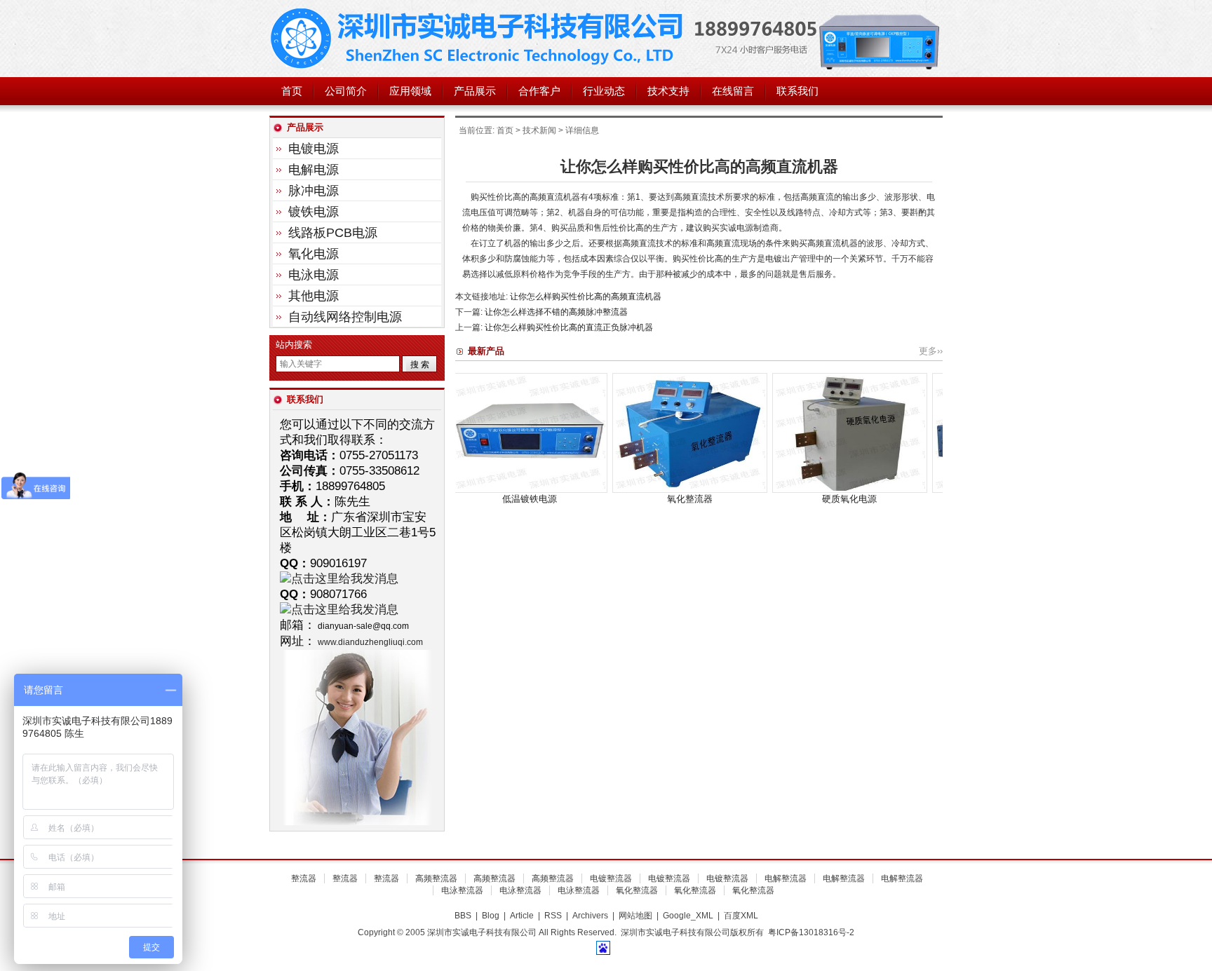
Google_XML (688, 916)
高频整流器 (436, 878)
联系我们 (797, 91)
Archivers (590, 916)
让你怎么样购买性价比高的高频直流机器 (585, 296)
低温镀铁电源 (463, 499)
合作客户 (539, 91)
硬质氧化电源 (782, 499)
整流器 (303, 878)
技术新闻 (539, 130)
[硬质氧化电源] (783, 490)
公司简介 (346, 91)
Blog (490, 916)
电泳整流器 (462, 890)
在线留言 (733, 91)
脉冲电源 (313, 191)
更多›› (931, 351)
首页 (291, 91)
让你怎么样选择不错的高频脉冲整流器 (556, 312)
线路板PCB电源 (332, 233)
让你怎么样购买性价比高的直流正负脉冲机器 (569, 327)
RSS (553, 916)
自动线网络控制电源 (345, 317)
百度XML (741, 916)
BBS (462, 916)
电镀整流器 (611, 878)
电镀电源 (313, 149)
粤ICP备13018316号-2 (811, 932)
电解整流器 (786, 878)
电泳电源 (313, 275)
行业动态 (604, 91)
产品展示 (475, 91)
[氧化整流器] (623, 490)
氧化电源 (313, 254)
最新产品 (486, 351)
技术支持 (668, 91)
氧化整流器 (623, 499)
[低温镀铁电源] (463, 490)
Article (522, 916)
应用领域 (410, 91)
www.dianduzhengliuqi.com (370, 642)
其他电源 (313, 296)
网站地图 (635, 916)
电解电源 (313, 170)
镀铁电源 (313, 212)
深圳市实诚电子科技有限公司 (479, 38)
